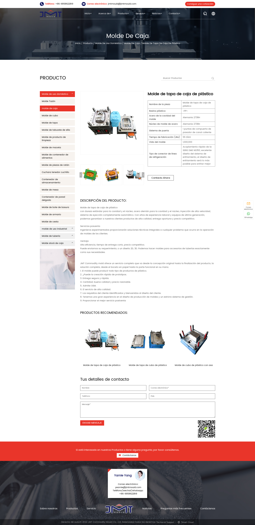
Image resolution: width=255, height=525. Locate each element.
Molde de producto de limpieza (54, 138)
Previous (81, 175)
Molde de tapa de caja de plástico (101, 365)
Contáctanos (129, 455)
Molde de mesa (50, 190)
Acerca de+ (104, 13)
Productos (72, 509)
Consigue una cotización (200, 4)
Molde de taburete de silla (56, 130)
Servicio (91, 509)
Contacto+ (174, 13)
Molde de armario (51, 214)
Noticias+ (157, 13)
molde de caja (132, 43)
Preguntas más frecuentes (176, 509)
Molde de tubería (51, 236)
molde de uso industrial (128, 18)
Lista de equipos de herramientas (150, 18)
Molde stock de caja (52, 243)
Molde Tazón (48, 101)
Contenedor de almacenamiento (51, 181)
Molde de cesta (50, 221)
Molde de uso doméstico (108, 43)
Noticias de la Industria (162, 18)
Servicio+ (140, 13)
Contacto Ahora (160, 178)
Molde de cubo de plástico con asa (194, 365)
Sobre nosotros (48, 509)
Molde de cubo (50, 115)
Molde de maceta (51, 147)
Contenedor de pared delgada (53, 198)
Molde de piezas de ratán (55, 165)
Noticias (147, 509)
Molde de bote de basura (55, 207)
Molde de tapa (50, 123)
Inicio (78, 43)
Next (143, 175)
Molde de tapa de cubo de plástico (148, 365)
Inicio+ (88, 13)
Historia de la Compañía (110, 18)
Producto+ (123, 13)
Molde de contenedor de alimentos (55, 156)
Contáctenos (207, 509)
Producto (88, 43)
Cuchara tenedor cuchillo (55, 172)
